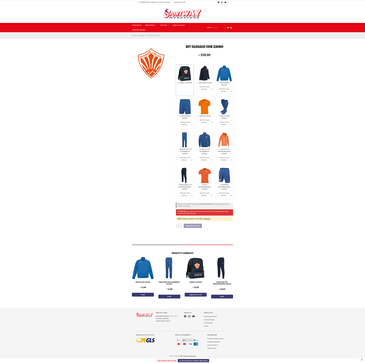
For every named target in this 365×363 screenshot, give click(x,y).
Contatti (206, 326)
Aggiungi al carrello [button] (195, 294)
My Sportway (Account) (210, 316)
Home (136, 35)
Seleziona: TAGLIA (204, 86)
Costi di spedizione (212, 345)
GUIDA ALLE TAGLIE (179, 25)
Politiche (163, 25)
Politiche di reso (211, 348)
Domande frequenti (139, 30)
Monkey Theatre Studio (190, 356)
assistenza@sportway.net (163, 321)
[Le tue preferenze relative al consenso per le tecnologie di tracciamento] (361, 359)
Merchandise (149, 25)
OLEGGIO (142, 35)
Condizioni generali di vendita (215, 338)
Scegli (143, 294)
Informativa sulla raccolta (167, 361)
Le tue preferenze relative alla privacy (193, 361)
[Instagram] (222, 2)
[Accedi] (231, 28)
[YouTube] (225, 2)
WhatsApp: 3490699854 (162, 318)
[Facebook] (218, 2)
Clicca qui (207, 219)
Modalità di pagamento (213, 342)
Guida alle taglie (208, 323)
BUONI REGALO (136, 25)
